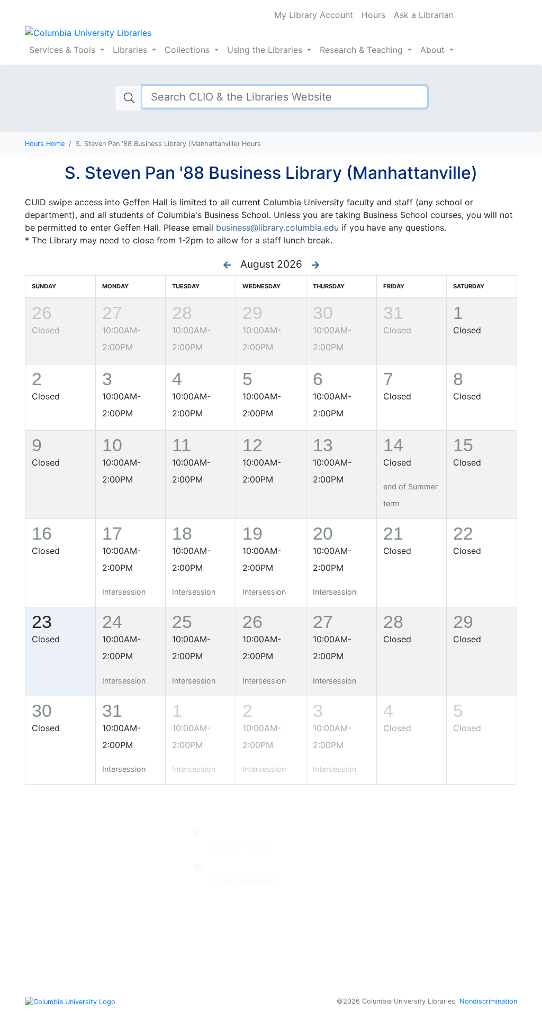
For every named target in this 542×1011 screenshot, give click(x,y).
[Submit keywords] (129, 98)
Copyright (384, 947)
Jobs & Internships (400, 896)
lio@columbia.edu (245, 880)
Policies (379, 935)
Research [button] (361, 49)
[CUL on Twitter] (229, 913)
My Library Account (313, 15)
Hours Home (45, 144)
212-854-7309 (239, 846)
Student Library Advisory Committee (437, 884)
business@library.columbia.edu (277, 227)
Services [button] (62, 49)
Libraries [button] (131, 49)
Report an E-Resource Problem (426, 858)
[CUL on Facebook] (214, 913)
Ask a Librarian (424, 15)
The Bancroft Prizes (403, 871)
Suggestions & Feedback (413, 846)
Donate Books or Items (410, 833)
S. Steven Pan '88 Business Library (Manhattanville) (271, 172)
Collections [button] (188, 49)
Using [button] (264, 49)
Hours (373, 15)
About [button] (433, 49)
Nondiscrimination (488, 1001)
